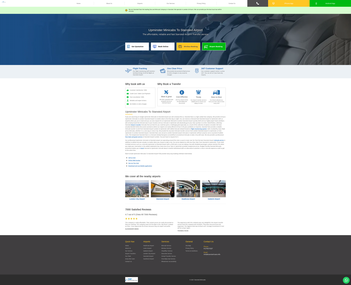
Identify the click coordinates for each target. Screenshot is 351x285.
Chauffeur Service (166, 251)
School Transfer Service (168, 256)
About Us (109, 3)
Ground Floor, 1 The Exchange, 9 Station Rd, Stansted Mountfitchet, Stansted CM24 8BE (214, 263)
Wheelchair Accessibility (168, 261)
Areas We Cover (130, 259)
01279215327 (208, 249)
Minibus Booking (191, 46)
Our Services (171, 3)
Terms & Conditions (192, 251)
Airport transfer (136, 125)
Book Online (163, 46)
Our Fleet (128, 256)
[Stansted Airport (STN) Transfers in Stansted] (163, 188)
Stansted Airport (162, 199)
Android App (330, 3)
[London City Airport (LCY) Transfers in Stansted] (137, 188)
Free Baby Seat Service (168, 259)
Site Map (188, 245)
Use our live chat (133, 163)
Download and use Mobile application (140, 166)
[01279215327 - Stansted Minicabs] (257, 3)
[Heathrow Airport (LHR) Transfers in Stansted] (188, 188)
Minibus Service (166, 248)
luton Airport (147, 248)
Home (78, 3)
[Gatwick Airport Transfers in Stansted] (214, 188)
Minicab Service (166, 245)
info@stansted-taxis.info (212, 254)
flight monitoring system (199, 129)
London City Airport (137, 199)
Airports (140, 3)
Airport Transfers (130, 253)
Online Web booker (134, 160)
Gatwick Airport (214, 199)
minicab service (219, 140)
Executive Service (166, 253)
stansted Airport (148, 256)
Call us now (131, 158)
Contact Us (232, 3)
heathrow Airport (148, 245)
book (142, 148)
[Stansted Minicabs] (4, 2)
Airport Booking (216, 46)
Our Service (128, 251)
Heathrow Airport (188, 199)
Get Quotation (138, 46)
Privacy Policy (201, 3)
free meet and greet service (133, 137)
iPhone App (288, 3)
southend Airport (148, 259)
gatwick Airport (148, 251)
